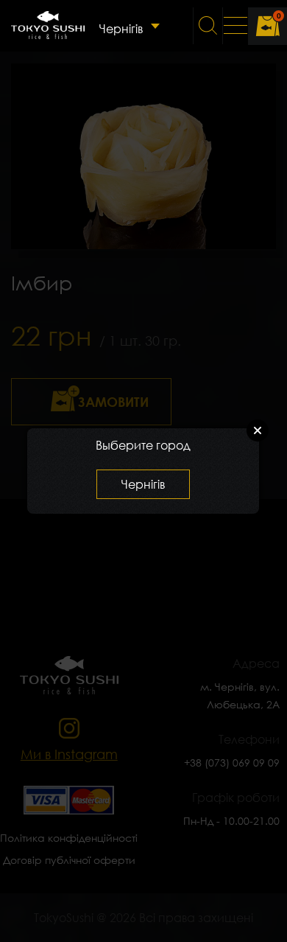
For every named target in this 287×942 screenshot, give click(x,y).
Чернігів (121, 28)
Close (258, 430)
